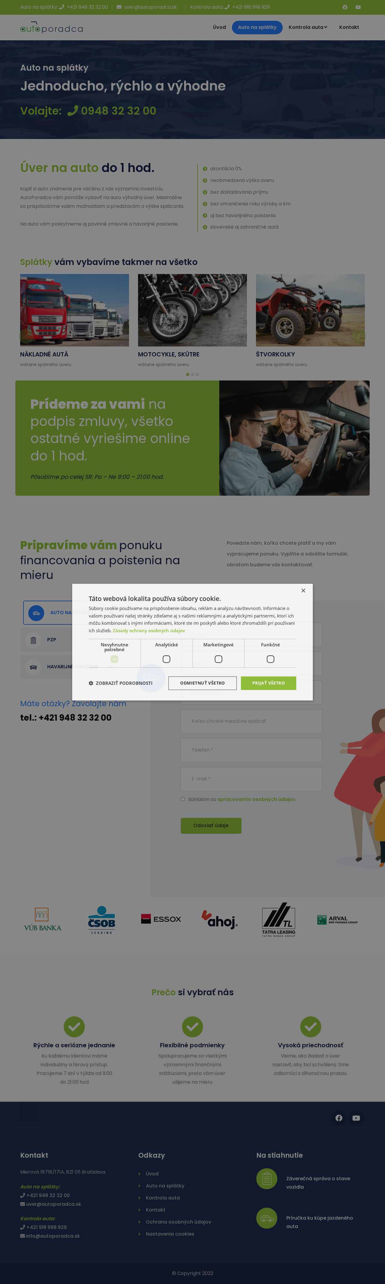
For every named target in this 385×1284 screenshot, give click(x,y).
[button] (120, 683)
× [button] (303, 590)
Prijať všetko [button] (268, 683)
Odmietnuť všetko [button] (202, 683)
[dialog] (192, 641)
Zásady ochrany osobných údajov (149, 630)
